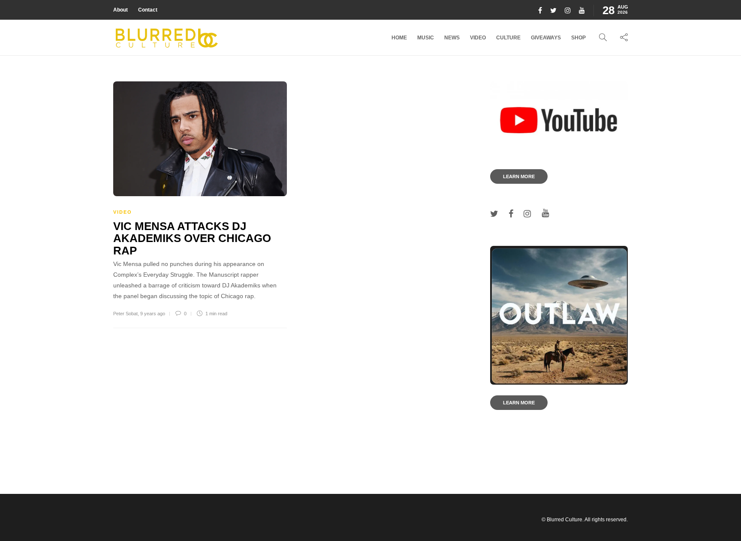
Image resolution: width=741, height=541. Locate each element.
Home (399, 38)
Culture (508, 38)
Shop (578, 38)
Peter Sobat (125, 313)
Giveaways (546, 38)
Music (425, 38)
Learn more (519, 176)
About (120, 10)
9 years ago (152, 313)
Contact (147, 10)
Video (478, 38)
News (452, 38)
